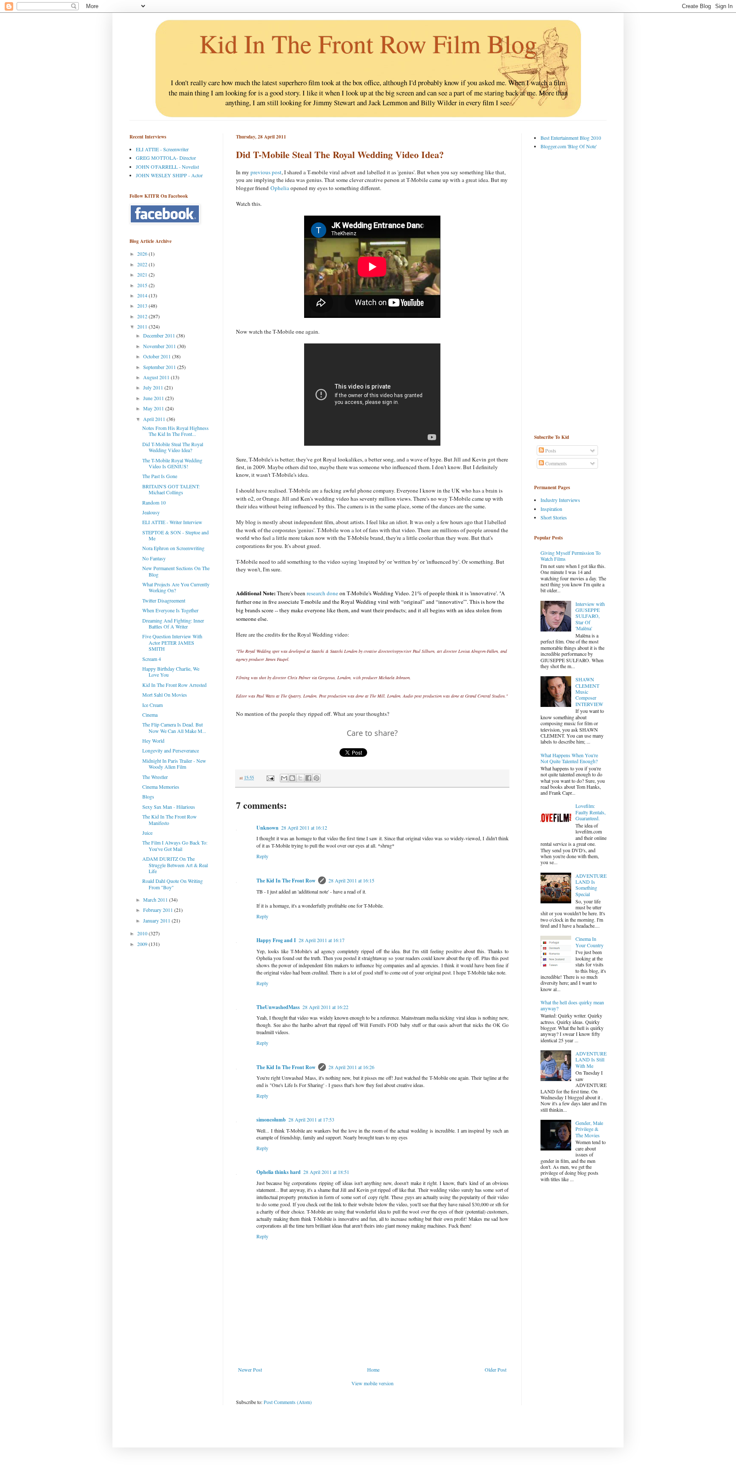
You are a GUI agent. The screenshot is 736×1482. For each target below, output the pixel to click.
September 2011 (160, 366)
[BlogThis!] (292, 778)
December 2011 (159, 335)
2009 (143, 943)
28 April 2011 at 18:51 (326, 1171)
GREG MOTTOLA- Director (166, 157)
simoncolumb (271, 1119)
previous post (266, 172)
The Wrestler (155, 776)
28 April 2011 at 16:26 (351, 1067)
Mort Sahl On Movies (164, 694)
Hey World (153, 740)
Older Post (495, 1369)
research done (322, 593)
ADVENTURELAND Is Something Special (591, 884)
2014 (143, 295)
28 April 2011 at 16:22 (325, 1006)
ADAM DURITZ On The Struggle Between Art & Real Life (175, 864)
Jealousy (151, 512)
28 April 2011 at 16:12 (304, 827)
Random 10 (154, 502)
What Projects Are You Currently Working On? (176, 587)
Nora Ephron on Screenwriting (173, 548)
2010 (143, 933)
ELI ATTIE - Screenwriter (162, 149)
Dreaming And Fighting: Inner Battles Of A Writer (173, 623)
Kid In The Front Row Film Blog (368, 43)
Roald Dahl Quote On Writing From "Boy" (172, 883)
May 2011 (154, 408)
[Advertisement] (568, 291)
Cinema (150, 714)
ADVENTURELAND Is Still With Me (591, 1059)
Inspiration (551, 508)
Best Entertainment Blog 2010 (570, 137)
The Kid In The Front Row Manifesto (169, 819)
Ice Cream (152, 704)
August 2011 (157, 377)
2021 (143, 274)
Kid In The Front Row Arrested (174, 684)
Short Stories (553, 517)
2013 (143, 305)
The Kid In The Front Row (286, 880)
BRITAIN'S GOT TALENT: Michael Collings (171, 489)
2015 (143, 285)
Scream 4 (151, 658)
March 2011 (156, 899)
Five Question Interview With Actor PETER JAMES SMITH (172, 642)
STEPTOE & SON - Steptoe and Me (175, 535)
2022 (143, 264)
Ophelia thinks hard (278, 1172)
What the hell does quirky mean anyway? (572, 1005)
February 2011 (158, 909)
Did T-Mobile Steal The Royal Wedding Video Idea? (172, 447)
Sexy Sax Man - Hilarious (168, 806)
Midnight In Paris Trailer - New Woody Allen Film (174, 763)
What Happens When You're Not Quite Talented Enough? (569, 758)
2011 (143, 326)
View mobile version (372, 1383)
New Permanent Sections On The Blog (176, 571)
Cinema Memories (160, 786)
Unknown (267, 827)
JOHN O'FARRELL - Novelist (167, 166)
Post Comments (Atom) (288, 1401)
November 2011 (160, 346)
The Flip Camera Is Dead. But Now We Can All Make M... (174, 727)
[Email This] (284, 778)
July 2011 (153, 387)
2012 (143, 316)
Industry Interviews (560, 499)
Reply (262, 856)
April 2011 (155, 418)
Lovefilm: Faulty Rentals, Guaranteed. (590, 812)
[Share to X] (300, 778)
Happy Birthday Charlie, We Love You (170, 671)
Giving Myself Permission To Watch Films (570, 555)
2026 (143, 253)
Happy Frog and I (276, 940)
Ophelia (279, 188)
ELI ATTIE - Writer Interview (172, 522)
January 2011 (157, 920)
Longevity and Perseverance (170, 750)
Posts (550, 450)
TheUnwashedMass (278, 1007)
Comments (555, 463)
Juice (147, 832)
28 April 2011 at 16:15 (351, 880)
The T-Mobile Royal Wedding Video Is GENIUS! (172, 463)
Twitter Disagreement (163, 600)
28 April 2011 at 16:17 (322, 940)
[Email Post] (270, 778)
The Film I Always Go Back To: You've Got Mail (174, 845)
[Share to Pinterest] (316, 778)
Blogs (148, 796)
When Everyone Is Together (170, 610)
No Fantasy (154, 558)
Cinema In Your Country (589, 941)
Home (373, 1369)
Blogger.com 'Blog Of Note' (568, 146)
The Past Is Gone (159, 476)
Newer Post (250, 1369)
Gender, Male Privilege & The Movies (589, 1129)
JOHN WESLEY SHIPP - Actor (169, 175)
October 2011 (157, 356)
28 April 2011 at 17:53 (311, 1119)
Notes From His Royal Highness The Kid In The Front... (175, 430)
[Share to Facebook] (308, 778)
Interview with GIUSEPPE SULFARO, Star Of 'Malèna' (590, 616)
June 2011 (154, 398)
